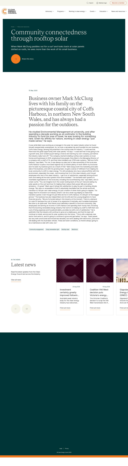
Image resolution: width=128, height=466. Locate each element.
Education (103, 11)
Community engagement (36, 229)
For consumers (51, 384)
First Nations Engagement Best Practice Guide (34, 393)
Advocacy (48, 11)
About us (14, 382)
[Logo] (64, 353)
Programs (60, 11)
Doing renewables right (52, 229)
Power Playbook (34, 380)
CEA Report (33, 376)
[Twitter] (64, 362)
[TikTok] (71, 362)
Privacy (67, 448)
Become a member (118, 3)
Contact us (14, 378)
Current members (17, 386)
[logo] (9, 11)
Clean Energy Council (63, 452)
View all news (16, 280)
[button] (26, 309)
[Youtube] (68, 362)
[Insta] (58, 362)
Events (92, 11)
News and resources (118, 11)
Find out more (65, 308)
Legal (60, 448)
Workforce (75, 229)
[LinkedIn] (62, 363)
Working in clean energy (77, 11)
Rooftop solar (65, 229)
